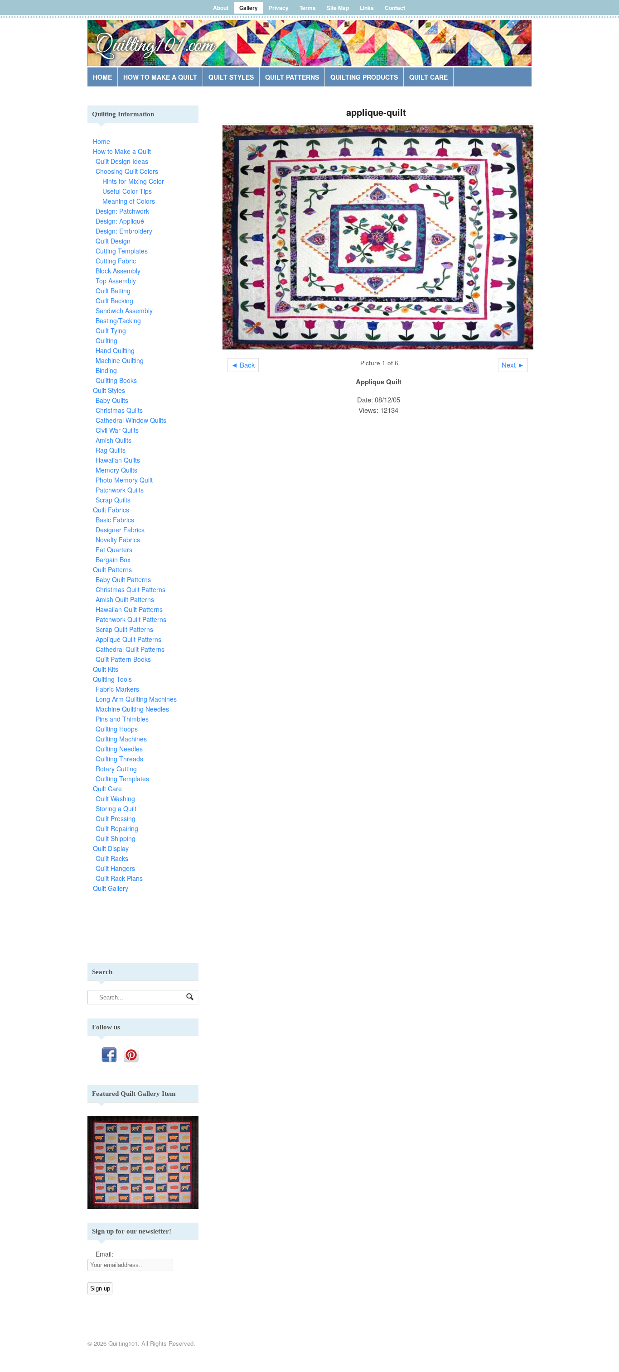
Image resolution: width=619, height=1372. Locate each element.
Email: (104, 1253)
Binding (106, 370)
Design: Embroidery (124, 230)
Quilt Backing (114, 300)
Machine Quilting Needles (132, 708)
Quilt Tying (111, 330)
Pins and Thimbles (122, 718)
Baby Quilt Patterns (123, 579)
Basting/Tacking (118, 320)
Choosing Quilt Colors (127, 171)
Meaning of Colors (128, 201)
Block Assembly (118, 270)
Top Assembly (116, 280)
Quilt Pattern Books (123, 659)
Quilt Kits (105, 669)
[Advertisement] (425, 44)
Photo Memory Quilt (124, 479)
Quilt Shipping (115, 838)
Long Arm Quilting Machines (136, 698)
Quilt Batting (113, 290)
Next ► (513, 364)
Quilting (106, 340)
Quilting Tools (112, 679)
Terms (308, 8)
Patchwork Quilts (120, 489)
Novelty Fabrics (118, 539)
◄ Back (243, 364)
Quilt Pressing (115, 818)
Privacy (279, 8)
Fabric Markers (117, 688)
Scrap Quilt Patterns (124, 629)
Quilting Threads (119, 758)
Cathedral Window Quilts (131, 420)
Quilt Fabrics (111, 509)
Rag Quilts (111, 449)
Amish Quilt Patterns (125, 599)
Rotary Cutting (116, 768)
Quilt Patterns (292, 76)
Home (102, 76)
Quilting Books (116, 380)
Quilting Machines (121, 738)
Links (367, 8)
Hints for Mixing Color (133, 181)
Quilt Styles (231, 76)
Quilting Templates (122, 778)
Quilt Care (428, 76)
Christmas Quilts (119, 410)
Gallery (248, 8)
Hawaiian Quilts (118, 459)
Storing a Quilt (116, 808)
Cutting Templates (122, 250)
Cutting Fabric (116, 260)
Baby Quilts (112, 400)
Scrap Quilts (113, 499)
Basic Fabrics (115, 519)
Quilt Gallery (110, 888)
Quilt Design (113, 240)
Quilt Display (111, 848)
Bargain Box (113, 559)
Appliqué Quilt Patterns (128, 639)
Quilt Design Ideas (122, 161)
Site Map (338, 8)
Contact (395, 8)
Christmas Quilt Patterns (130, 589)
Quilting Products (364, 76)
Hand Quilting (115, 350)
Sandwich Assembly (124, 310)
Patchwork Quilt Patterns (131, 619)
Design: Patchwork (122, 210)
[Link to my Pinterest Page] (131, 1054)
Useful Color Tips (127, 191)
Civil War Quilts (117, 430)
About (220, 8)
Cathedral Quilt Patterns (130, 649)
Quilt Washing (115, 798)
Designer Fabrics (120, 529)
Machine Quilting (120, 360)
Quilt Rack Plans (119, 878)
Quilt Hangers (115, 868)
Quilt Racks (112, 858)
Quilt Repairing (117, 828)
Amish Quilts (113, 440)
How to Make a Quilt (160, 76)
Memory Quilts (116, 469)
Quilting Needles (119, 748)
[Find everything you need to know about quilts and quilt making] (155, 38)
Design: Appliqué (120, 220)
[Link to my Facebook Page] (109, 1054)
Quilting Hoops (117, 728)
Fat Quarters (114, 549)
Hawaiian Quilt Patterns (129, 609)
